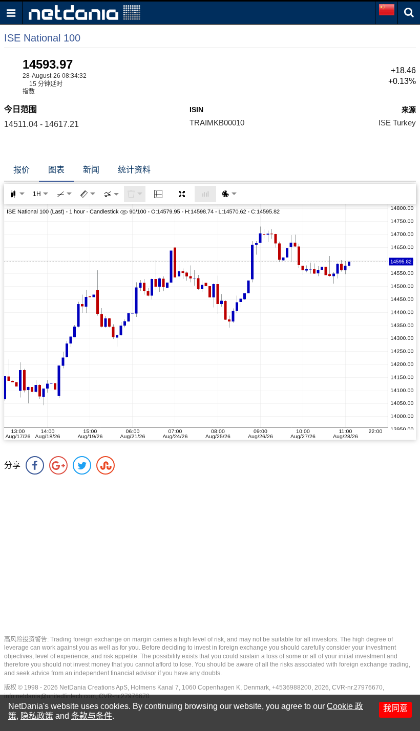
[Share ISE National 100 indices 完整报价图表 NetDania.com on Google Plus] (58, 465)
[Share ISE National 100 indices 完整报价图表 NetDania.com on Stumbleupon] (105, 465)
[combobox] (111, 194)
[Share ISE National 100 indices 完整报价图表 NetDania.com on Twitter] (82, 465)
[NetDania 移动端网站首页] (84, 12)
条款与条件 (91, 716)
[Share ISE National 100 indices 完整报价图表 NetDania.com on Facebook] (35, 465)
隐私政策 (36, 716)
